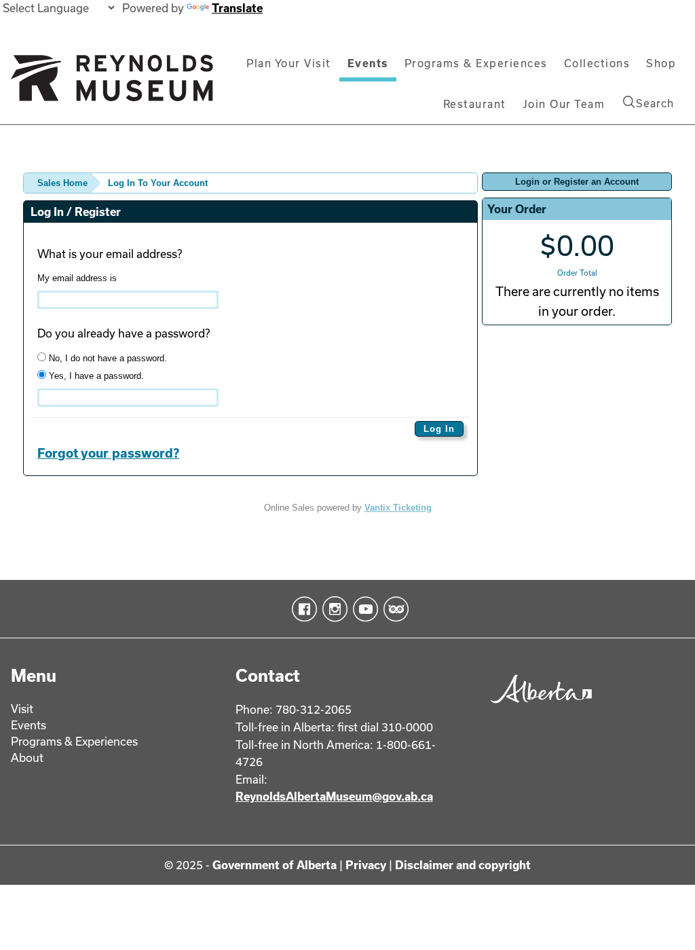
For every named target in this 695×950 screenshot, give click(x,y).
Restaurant (474, 104)
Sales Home (62, 183)
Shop (661, 63)
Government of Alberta (274, 864)
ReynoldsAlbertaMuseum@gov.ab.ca (334, 796)
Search (655, 103)
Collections (597, 63)
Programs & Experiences (476, 63)
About (27, 757)
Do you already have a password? (123, 333)
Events (368, 63)
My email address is (77, 278)
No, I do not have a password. (106, 358)
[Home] (112, 83)
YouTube (363, 609)
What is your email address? (109, 253)
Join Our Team (564, 104)
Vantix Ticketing (398, 508)
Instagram (332, 609)
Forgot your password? (108, 452)
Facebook (301, 609)
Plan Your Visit (288, 63)
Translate (237, 7)
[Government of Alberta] (537, 706)
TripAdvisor (393, 609)
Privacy (365, 864)
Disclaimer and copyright (463, 864)
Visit (22, 708)
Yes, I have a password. (95, 376)
